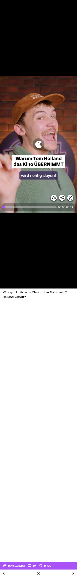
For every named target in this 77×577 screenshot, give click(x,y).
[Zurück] (3, 573)
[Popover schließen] (38, 573)
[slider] (30, 207)
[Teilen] (62, 198)
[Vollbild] (70, 198)
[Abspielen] (38, 144)
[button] (38, 144)
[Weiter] (73, 573)
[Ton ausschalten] (54, 198)
